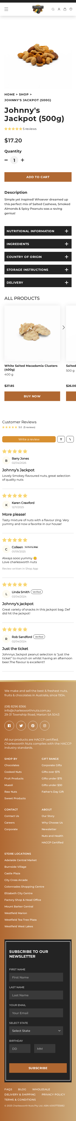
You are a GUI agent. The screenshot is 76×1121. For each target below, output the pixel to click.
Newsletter (49, 829)
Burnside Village (15, 866)
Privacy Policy (53, 1094)
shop (24, 94)
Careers (9, 822)
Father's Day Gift (53, 791)
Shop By (10, 758)
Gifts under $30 (52, 785)
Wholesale (41, 1089)
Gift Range (50, 758)
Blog (22, 1089)
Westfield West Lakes (18, 926)
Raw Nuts (10, 791)
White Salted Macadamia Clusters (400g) (31, 367)
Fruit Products (13, 778)
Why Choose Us (52, 822)
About (47, 809)
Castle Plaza (12, 873)
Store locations (17, 853)
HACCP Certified (52, 842)
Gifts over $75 (51, 772)
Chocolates (11, 765)
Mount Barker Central (18, 906)
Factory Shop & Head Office (22, 900)
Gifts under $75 (52, 778)
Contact (11, 809)
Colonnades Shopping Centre (24, 886)
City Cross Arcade (16, 880)
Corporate (11, 829)
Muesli (8, 785)
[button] (13, 129)
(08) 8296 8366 (15, 706)
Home (9, 94)
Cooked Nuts (13, 772)
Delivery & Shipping (20, 1094)
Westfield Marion (15, 913)
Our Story (48, 816)
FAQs (8, 1089)
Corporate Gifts (52, 765)
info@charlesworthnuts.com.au (27, 710)
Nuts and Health (52, 836)
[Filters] (61, 439)
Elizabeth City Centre (18, 893)
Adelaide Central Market (20, 860)
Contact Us (11, 816)
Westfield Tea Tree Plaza (20, 919)
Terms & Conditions (20, 1099)
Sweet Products (15, 798)
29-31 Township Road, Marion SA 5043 (31, 714)
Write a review (28, 439)
